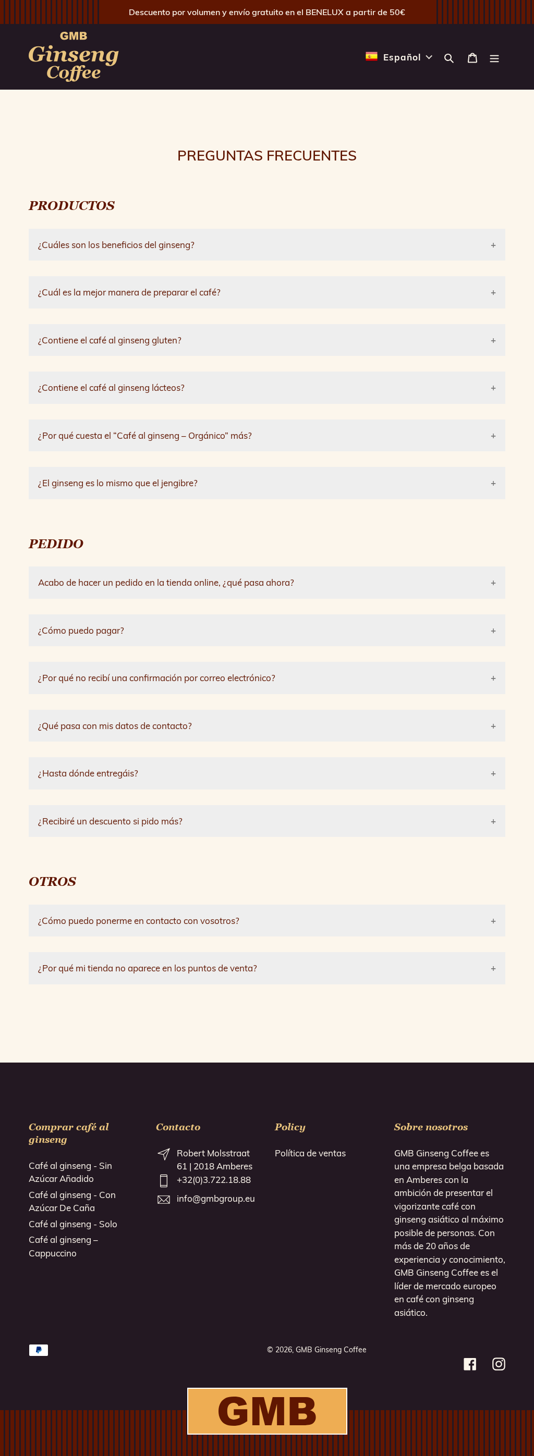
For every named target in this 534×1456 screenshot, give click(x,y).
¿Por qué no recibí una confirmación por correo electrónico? (156, 677)
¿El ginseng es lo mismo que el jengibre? (118, 482)
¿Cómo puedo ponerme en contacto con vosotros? (138, 920)
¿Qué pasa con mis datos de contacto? (115, 725)
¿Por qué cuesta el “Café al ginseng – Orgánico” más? (145, 435)
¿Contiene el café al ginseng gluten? (109, 340)
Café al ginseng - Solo (73, 1223)
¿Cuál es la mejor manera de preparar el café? (129, 292)
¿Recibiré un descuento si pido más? (110, 821)
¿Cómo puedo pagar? (81, 630)
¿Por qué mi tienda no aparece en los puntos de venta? (147, 968)
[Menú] (494, 57)
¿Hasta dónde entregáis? (88, 773)
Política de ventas (310, 1152)
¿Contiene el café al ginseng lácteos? (111, 387)
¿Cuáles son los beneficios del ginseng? (116, 244)
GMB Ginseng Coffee (331, 1349)
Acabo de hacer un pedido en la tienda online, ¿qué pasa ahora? (166, 582)
